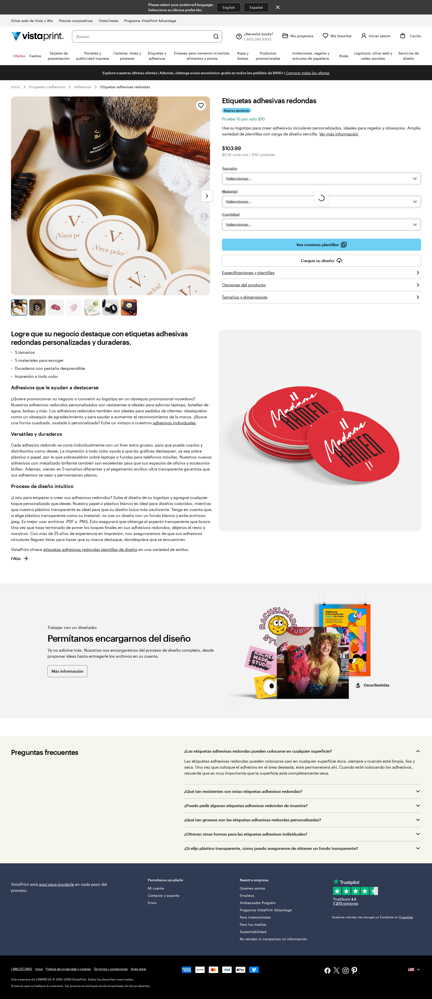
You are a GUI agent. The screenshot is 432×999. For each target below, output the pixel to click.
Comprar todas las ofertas (308, 73)
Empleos (247, 895)
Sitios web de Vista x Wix (32, 20)
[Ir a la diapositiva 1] (19, 307)
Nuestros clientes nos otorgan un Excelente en (372, 917)
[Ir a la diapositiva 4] (74, 307)
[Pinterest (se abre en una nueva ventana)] (355, 971)
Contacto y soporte (163, 895)
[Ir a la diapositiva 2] (37, 307)
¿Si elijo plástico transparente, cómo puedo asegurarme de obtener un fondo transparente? (271, 848)
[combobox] (143, 36)
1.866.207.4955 (21, 969)
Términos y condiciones (111, 969)
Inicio (15, 87)
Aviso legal (138, 969)
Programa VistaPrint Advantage (150, 20)
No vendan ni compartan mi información (273, 939)
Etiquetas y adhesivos (47, 87)
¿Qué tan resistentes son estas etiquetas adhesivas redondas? (243, 791)
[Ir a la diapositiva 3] (56, 307)
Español (256, 7)
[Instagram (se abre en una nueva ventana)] (345, 971)
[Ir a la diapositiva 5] (92, 307)
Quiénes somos (252, 888)
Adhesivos (82, 87)
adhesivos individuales (174, 422)
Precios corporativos (76, 20)
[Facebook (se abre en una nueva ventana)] (327, 971)
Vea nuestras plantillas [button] (317, 244)
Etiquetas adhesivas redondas (125, 87)
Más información (68, 671)
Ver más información (338, 133)
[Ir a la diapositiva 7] (129, 307)
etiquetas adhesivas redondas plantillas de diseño (90, 549)
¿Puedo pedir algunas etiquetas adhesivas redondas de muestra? (246, 805)
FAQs (16, 558)
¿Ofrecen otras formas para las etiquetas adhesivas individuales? (245, 834)
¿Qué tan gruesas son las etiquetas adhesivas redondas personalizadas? (252, 819)
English (228, 7)
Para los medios (253, 924)
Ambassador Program (258, 903)
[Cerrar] (278, 7)
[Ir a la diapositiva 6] (110, 307)
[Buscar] (216, 36)
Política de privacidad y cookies (68, 969)
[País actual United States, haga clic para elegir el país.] (414, 970)
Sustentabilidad (253, 932)
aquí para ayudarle (56, 884)
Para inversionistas (255, 917)
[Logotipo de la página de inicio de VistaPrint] (37, 36)
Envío (152, 903)
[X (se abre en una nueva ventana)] (337, 971)
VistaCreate (108, 20)
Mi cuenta (156, 888)
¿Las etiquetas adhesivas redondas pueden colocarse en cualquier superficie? (258, 751)
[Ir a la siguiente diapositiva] (207, 196)
